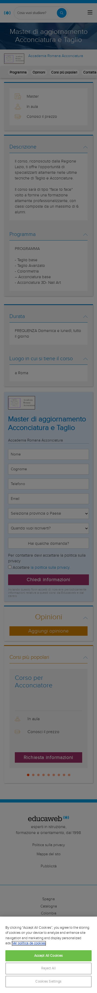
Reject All (48, 968)
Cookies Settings (48, 982)
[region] (48, 955)
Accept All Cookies (48, 956)
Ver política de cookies (29, 943)
